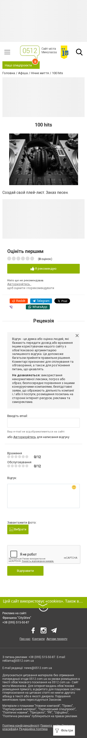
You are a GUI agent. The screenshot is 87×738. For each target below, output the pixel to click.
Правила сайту (50, 725)
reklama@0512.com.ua (18, 660)
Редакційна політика (33, 729)
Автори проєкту (56, 639)
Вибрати (19, 529)
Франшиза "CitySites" (16, 618)
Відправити (25, 571)
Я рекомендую (45, 268)
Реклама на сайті (14, 613)
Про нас (25, 639)
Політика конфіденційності (20, 725)
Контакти (38, 639)
